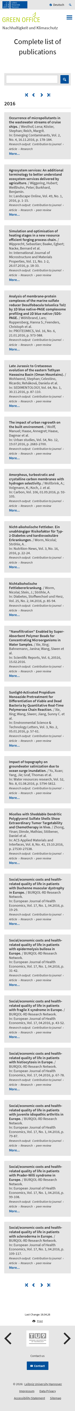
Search (64, 79)
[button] (8, 1338)
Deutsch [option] (58, 5)
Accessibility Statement (29, 1398)
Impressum (26, 1391)
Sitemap (55, 1398)
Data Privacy (47, 1391)
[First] (27, 95)
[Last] (48, 95)
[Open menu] (69, 19)
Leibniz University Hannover (43, 1384)
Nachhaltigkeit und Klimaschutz (30, 27)
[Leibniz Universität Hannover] (14, 4)
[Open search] (71, 5)
